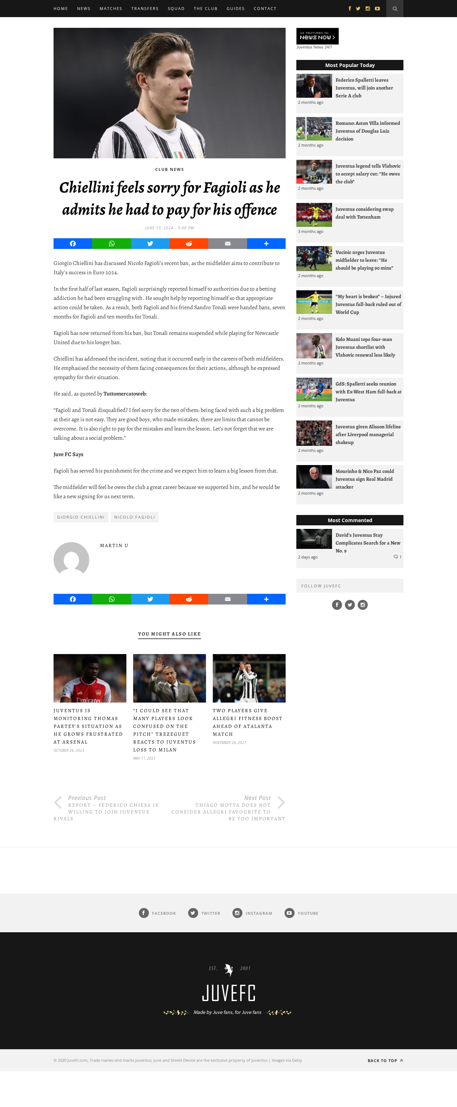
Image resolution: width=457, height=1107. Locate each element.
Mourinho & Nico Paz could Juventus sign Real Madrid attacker (365, 479)
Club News (169, 169)
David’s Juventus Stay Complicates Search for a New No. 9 (368, 542)
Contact (265, 8)
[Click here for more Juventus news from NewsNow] (317, 36)
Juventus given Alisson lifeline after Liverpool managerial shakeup (368, 434)
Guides (236, 8)
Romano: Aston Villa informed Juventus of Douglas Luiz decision (368, 130)
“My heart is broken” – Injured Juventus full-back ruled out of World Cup (368, 304)
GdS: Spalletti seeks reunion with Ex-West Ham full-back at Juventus (369, 391)
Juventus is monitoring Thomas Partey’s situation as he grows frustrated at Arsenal (88, 726)
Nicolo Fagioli (134, 517)
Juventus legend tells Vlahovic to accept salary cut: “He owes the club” (368, 173)
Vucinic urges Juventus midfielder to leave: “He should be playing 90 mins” (364, 260)
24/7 (328, 47)
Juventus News (309, 47)
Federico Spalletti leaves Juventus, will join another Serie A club (364, 87)
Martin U (114, 545)
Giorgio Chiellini (81, 517)
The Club (206, 8)
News (84, 8)
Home (61, 8)
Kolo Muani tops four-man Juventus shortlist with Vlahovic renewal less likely (365, 347)
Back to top (383, 1060)
